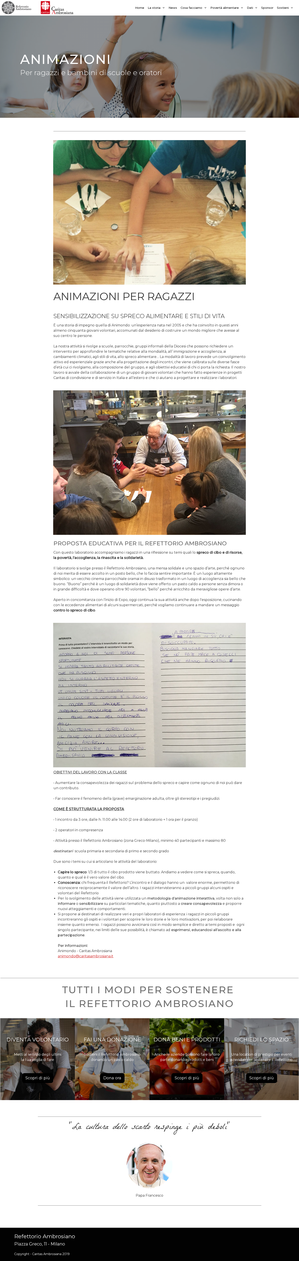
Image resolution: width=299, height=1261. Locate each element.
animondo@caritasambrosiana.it (85, 956)
